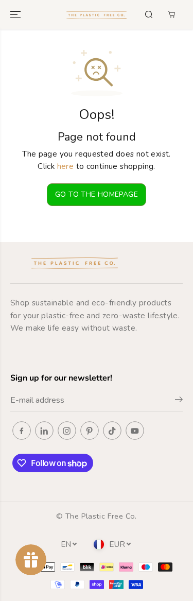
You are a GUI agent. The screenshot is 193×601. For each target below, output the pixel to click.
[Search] (148, 14)
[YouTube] (135, 430)
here (65, 166)
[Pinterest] (89, 430)
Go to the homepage (96, 194)
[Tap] (112, 430)
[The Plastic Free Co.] (96, 14)
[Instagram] (67, 430)
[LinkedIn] (44, 430)
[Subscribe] (179, 401)
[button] (16, 14)
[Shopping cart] (171, 14)
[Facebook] (21, 430)
